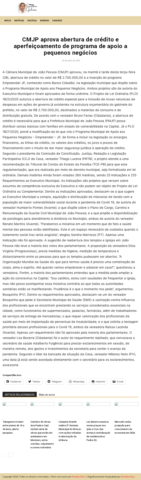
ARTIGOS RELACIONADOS (20, 394)
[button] (134, 20)
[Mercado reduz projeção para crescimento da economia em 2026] (126, 410)
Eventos (44, 20)
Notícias (19, 20)
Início (7, 20)
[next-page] (10, 454)
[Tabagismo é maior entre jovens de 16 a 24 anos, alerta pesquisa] (14, 410)
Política (32, 20)
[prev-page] (5, 454)
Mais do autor (47, 394)
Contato (57, 20)
